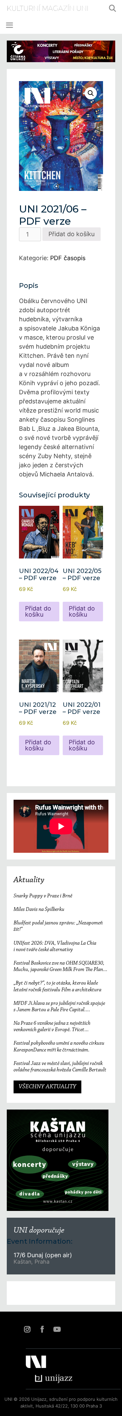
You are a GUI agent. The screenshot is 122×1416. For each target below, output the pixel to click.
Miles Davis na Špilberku (39, 909)
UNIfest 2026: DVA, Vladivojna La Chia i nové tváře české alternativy (55, 946)
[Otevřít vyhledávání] (112, 8)
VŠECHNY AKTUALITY (47, 1087)
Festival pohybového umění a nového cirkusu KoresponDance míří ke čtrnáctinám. (59, 1046)
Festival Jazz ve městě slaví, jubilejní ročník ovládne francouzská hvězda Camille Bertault (60, 1067)
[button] (91, 93)
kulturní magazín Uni (47, 8)
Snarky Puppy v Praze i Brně (43, 896)
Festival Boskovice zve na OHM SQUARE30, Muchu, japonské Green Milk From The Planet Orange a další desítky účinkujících (60, 967)
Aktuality (29, 880)
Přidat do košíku (71, 234)
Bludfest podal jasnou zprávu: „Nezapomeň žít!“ (58, 926)
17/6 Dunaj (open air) (43, 1255)
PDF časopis (67, 258)
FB (42, 1329)
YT (57, 1329)
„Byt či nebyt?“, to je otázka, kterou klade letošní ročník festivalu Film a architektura (57, 986)
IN (27, 1329)
